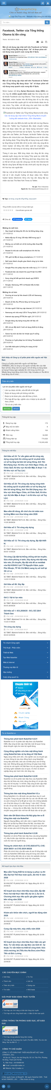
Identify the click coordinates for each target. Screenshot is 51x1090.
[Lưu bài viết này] (46, 42)
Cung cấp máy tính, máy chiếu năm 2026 (22, 928)
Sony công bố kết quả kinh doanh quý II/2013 (22, 278)
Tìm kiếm (7, 989)
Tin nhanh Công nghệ (11, 643)
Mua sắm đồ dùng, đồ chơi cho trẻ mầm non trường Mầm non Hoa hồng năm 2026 (23, 512)
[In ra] (42, 42)
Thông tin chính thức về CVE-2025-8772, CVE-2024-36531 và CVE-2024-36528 (24, 847)
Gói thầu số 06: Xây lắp (14, 584)
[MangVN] (25, 9)
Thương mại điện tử (10, 667)
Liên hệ (30, 981)
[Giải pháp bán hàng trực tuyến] (10, 1004)
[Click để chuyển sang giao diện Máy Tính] (9, 1086)
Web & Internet (8, 662)
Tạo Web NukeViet (10, 657)
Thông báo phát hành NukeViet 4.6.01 (20, 738)
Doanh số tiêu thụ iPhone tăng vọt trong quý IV (22, 302)
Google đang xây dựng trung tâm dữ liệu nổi (21, 320)
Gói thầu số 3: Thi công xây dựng (19, 527)
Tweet (29, 219)
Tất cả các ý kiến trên (13, 404)
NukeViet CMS (37, 1077)
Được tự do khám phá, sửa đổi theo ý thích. (21, 396)
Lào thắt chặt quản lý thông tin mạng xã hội (21, 346)
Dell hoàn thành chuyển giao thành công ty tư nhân (24, 261)
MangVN (21, 1077)
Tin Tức (30, 977)
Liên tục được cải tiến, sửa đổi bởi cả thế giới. (22, 390)
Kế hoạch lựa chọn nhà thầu (12, 866)
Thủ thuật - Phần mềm (11, 647)
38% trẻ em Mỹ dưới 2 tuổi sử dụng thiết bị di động (24, 327)
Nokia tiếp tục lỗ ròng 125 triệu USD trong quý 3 (23, 237)
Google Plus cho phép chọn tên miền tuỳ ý (21, 267)
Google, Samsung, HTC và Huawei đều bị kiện (22, 285)
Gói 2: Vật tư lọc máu (13, 597)
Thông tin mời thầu (9, 450)
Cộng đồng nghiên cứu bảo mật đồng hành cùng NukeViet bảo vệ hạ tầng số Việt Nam (23, 752)
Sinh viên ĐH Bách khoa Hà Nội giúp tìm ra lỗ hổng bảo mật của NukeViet (24, 817)
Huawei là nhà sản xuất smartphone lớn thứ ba (22, 250)
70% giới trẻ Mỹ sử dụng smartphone (19, 257)
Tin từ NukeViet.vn (9, 733)
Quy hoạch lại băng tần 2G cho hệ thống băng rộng (24, 231)
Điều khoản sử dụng (27, 1079)
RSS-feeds (31, 989)
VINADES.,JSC (11, 1079)
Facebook (18, 219)
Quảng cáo (31, 985)
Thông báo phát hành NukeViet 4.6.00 (20, 776)
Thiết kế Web (8, 652)
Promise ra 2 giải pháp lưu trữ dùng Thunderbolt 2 (24, 340)
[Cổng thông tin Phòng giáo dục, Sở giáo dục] (10, 1031)
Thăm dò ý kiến (9, 985)
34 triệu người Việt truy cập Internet (18, 308)
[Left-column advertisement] (25, 705)
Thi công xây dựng (12, 626)
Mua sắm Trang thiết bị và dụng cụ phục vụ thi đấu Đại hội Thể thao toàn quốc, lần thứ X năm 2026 (25, 874)
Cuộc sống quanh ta (10, 677)
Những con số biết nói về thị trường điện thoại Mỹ (23, 244)
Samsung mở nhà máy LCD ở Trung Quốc (20, 312)
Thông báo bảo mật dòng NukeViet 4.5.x (22, 793)
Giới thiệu (7, 977)
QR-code (7, 1073)
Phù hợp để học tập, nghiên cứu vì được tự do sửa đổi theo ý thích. (25, 400)
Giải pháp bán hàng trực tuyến (18, 996)
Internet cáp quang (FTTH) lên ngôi (18, 316)
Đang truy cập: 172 (20, 1073)
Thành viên (7, 981)
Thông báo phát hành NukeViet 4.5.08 (20, 833)
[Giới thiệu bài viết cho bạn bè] (38, 42)
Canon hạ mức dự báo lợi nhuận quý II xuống (22, 333)
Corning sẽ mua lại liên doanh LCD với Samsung (23, 295)
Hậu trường (7, 672)
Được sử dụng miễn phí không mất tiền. (20, 393)
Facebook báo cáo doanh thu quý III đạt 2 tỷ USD (23, 272)
